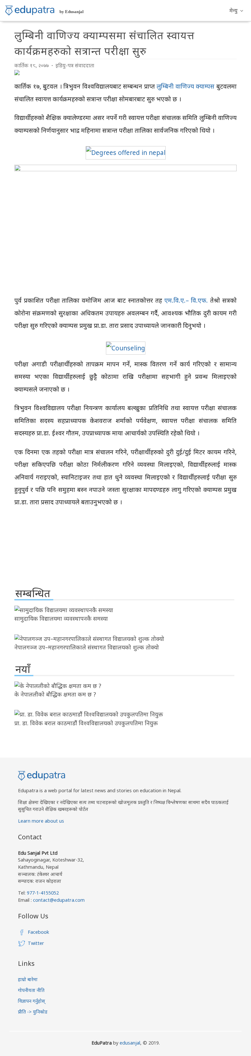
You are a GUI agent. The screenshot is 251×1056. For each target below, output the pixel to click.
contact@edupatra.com (58, 900)
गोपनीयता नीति (31, 990)
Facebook (38, 932)
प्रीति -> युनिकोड (32, 1012)
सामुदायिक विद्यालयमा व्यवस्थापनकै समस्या (61, 618)
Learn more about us (41, 821)
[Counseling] (125, 348)
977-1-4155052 (43, 893)
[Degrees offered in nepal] (126, 152)
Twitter (36, 943)
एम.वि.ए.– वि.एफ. (186, 300)
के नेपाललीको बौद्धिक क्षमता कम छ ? (55, 694)
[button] (236, 10)
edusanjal (130, 1043)
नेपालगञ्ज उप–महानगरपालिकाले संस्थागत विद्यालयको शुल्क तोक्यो (86, 647)
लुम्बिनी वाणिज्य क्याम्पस (185, 86)
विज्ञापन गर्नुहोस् (31, 1001)
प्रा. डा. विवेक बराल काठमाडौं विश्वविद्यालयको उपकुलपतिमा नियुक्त (86, 723)
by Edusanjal (71, 11)
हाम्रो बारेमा (28, 979)
